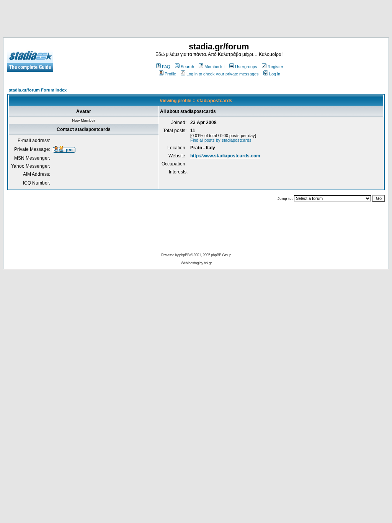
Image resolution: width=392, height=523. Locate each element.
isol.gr (207, 263)
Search (187, 66)
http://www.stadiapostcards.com (225, 156)
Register (275, 66)
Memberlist (214, 66)
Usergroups (246, 66)
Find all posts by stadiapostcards (221, 140)
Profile (170, 74)
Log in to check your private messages (222, 74)
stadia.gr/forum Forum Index (38, 90)
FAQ (166, 66)
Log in (274, 74)
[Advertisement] (196, 20)
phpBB (184, 255)
